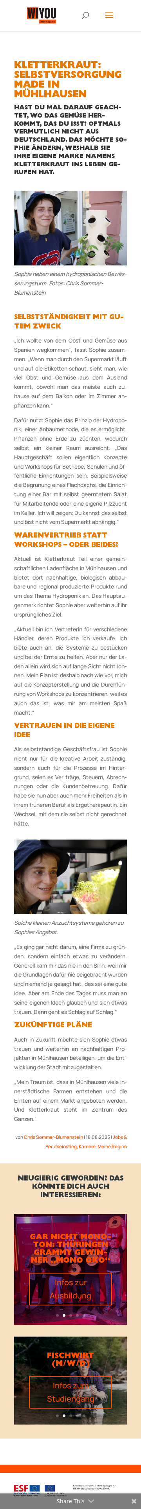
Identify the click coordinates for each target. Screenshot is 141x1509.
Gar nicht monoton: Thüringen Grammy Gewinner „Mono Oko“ (70, 1249)
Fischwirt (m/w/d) (70, 1360)
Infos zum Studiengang (70, 1392)
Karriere (87, 1146)
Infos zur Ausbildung (70, 1289)
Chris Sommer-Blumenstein (53, 1137)
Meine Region (112, 1146)
